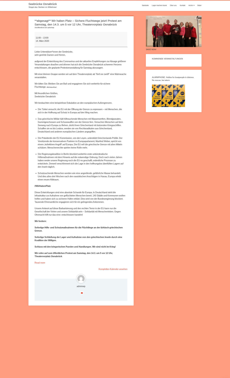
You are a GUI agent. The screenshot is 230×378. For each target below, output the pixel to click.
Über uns (173, 5)
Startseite (145, 5)
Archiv (190, 5)
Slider (199, 5)
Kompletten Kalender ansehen (113, 269)
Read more (40, 263)
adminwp (81, 286)
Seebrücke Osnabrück (42, 3)
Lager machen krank (159, 5)
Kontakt (182, 5)
